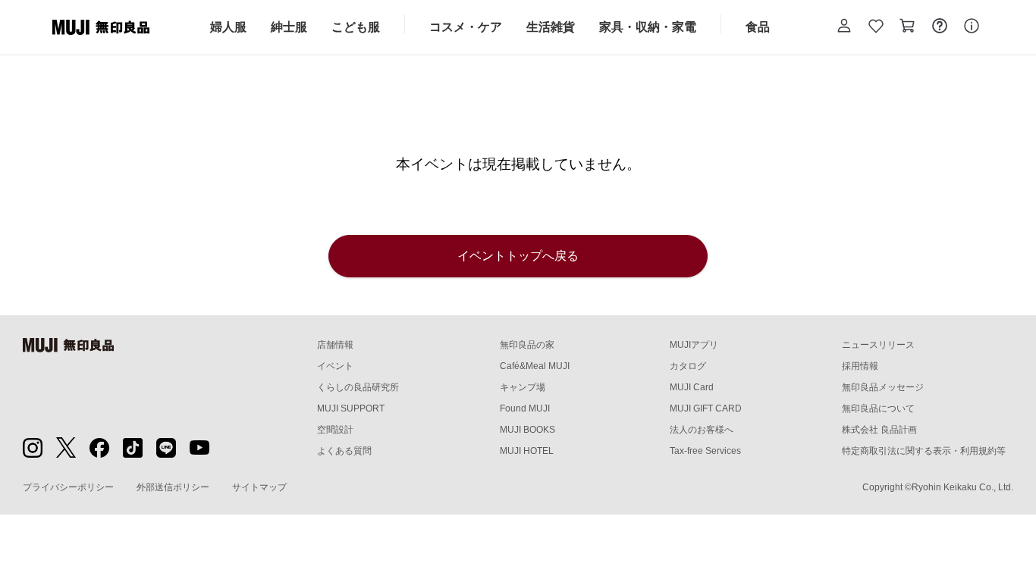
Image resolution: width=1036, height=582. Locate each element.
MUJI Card (692, 387)
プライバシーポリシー (68, 487)
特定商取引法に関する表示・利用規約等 (924, 451)
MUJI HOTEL (527, 451)
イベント (335, 366)
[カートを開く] (908, 27)
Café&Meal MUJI (535, 366)
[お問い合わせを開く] (940, 27)
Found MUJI (525, 408)
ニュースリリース (878, 345)
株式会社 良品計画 (879, 429)
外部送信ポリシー (173, 487)
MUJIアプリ (694, 345)
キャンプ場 (522, 387)
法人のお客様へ (701, 429)
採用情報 (860, 366)
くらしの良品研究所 (358, 387)
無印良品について (878, 408)
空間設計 (335, 429)
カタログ (688, 366)
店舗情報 (335, 345)
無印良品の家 (527, 345)
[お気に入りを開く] (876, 27)
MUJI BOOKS (527, 429)
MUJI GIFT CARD (706, 408)
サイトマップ (259, 487)
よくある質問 (344, 451)
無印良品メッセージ (883, 387)
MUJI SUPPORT (351, 408)
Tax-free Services (705, 451)
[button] (844, 27)
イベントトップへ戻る (518, 255)
